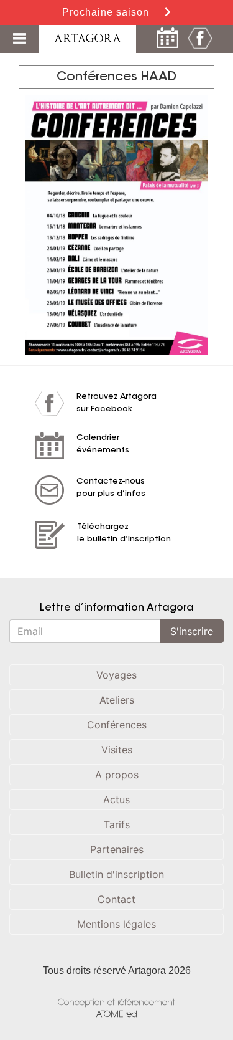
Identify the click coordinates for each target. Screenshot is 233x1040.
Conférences (117, 724)
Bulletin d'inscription (116, 874)
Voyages (116, 675)
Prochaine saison (107, 12)
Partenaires (117, 849)
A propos (117, 774)
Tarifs (117, 824)
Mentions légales (116, 924)
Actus (116, 799)
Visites (116, 749)
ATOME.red (116, 1015)
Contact (116, 899)
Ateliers (116, 700)
